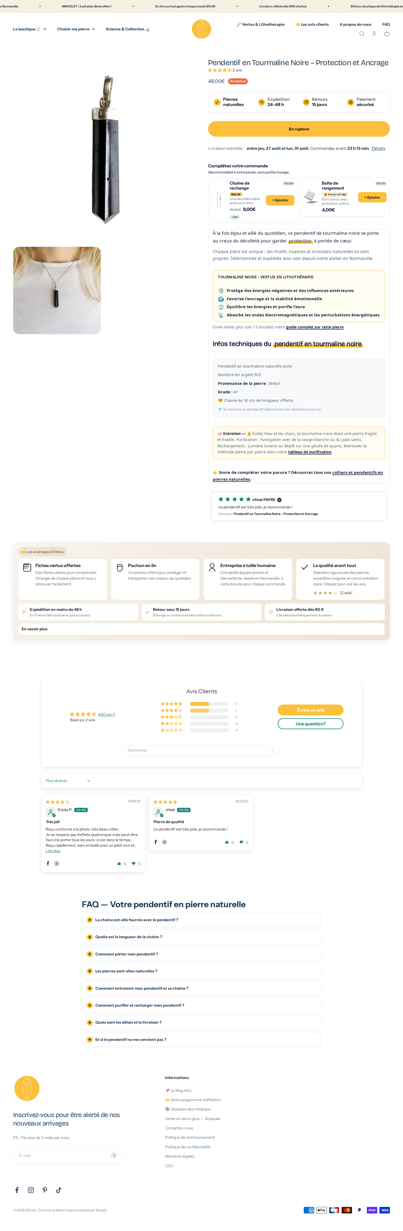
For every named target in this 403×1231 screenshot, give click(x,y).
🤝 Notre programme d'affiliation (193, 1099)
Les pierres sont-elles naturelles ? (126, 971)
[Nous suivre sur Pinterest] (45, 1190)
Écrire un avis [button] (310, 710)
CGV (169, 1165)
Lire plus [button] (53, 850)
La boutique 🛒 (27, 28)
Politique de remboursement (190, 1137)
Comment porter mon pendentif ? (126, 954)
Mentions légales (179, 1156)
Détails (378, 148)
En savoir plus (34, 628)
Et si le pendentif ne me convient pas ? (130, 1039)
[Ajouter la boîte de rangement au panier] (345, 197)
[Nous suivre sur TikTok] (59, 1190)
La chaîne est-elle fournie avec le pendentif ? (136, 919)
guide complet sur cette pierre (315, 327)
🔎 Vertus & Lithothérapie (261, 24)
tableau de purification (309, 451)
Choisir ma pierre (73, 28)
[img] (57, 802)
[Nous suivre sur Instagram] (31, 1190)
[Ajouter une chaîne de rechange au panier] (252, 200)
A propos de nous (355, 24)
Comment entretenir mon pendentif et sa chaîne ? (141, 988)
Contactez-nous (179, 1128)
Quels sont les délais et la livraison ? (128, 1022)
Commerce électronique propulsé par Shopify (72, 1210)
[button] (220, 70)
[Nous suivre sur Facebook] (17, 1190)
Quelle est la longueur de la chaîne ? (128, 936)
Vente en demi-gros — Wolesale (192, 1118)
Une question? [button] (311, 723)
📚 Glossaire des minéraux (188, 1109)
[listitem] (340, 579)
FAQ (386, 24)
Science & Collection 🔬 (128, 28)
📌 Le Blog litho (178, 1090)
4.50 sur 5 (106, 714)
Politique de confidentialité (188, 1146)
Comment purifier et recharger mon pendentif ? (139, 1005)
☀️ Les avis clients (312, 24)
